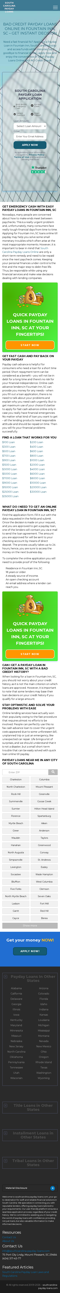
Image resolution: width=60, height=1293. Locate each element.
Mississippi (44, 1030)
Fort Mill (44, 903)
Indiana (43, 1009)
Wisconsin (16, 1078)
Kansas (44, 1014)
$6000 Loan (37, 473)
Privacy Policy (36, 155)
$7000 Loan (9, 478)
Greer (16, 830)
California (16, 993)
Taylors (44, 838)
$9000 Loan (9, 482)
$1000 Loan (37, 460)
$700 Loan (8, 455)
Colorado (43, 993)
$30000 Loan (38, 491)
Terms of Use (21, 157)
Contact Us (9, 1237)
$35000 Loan (10, 496)
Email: (17, 131)
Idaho (43, 1004)
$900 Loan (8, 460)
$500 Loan (8, 451)
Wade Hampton (44, 874)
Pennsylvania (16, 1062)
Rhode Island (44, 1062)
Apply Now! (30, 951)
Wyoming (44, 1078)
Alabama (16, 988)
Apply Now (30, 145)
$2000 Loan (37, 464)
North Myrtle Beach (15, 896)
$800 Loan (36, 455)
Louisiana (43, 1020)
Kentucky (16, 1020)
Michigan (43, 1025)
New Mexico (43, 1046)
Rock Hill (15, 794)
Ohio (44, 1051)
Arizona (43, 988)
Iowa (16, 1014)
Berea (44, 918)
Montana (43, 1035)
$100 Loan (8, 442)
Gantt (16, 911)
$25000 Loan (10, 491)
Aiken (44, 823)
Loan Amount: (21, 121)
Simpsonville (15, 859)
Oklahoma (16, 1057)
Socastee (16, 874)
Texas (43, 1067)
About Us (8, 1241)
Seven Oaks (44, 896)
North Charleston (16, 786)
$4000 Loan (37, 469)
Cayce (15, 918)
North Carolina (16, 1051)
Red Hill (44, 911)
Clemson (44, 889)
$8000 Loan (37, 478)
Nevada (43, 1041)
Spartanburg (44, 816)
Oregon (44, 1057)
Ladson (16, 903)
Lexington (15, 867)
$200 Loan (36, 442)
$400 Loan (36, 446)
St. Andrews (44, 859)
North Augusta (16, 852)
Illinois (16, 1009)
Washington (43, 1072)
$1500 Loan (9, 464)
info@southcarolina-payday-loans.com (26, 1251)
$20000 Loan (38, 487)
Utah (16, 1072)
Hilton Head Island (44, 808)
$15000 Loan (10, 487)
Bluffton (15, 881)
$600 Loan (36, 451)
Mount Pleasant (44, 786)
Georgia (16, 1004)
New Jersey (16, 1046)
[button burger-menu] (55, 7)
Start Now (30, 345)
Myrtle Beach (16, 823)
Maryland (16, 1025)
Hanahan (16, 845)
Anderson (44, 830)
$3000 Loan (9, 469)
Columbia (44, 779)
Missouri (16, 1035)
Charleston (16, 779)
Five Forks (15, 889)
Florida (44, 998)
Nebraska (16, 1041)
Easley (44, 867)
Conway (44, 852)
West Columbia (44, 881)
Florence (15, 816)
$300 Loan (8, 446)
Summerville (16, 801)
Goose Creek (44, 801)
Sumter (16, 808)
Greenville (44, 794)
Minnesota (16, 1030)
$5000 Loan (9, 473)
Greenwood (44, 845)
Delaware (16, 998)
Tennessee (16, 1067)
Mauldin (16, 838)
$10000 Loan (38, 482)
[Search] (53, 772)
